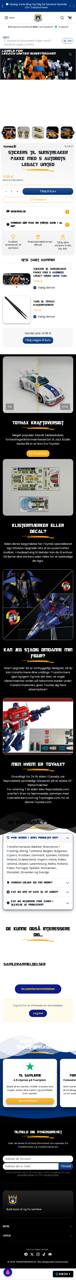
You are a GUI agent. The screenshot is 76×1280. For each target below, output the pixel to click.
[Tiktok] (44, 1254)
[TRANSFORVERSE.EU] (38, 17)
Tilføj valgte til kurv (38, 340)
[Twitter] (32, 1254)
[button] (9, 18)
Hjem (6, 37)
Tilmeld (66, 1166)
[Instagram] (38, 1254)
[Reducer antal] (6, 191)
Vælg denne (46, 288)
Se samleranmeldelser (38, 989)
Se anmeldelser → (30, 1101)
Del (70, 41)
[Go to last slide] (3, 132)
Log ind (38, 1013)
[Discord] (50, 1254)
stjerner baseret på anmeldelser (38, 26)
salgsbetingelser (25, 1174)
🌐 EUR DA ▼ (63, 1274)
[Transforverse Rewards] (8, 1272)
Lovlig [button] (7, 1236)
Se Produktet (38, 453)
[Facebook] (26, 1254)
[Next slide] (72, 132)
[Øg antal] (17, 191)
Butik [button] (6, 1226)
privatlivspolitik (51, 1174)
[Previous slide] (4, 949)
